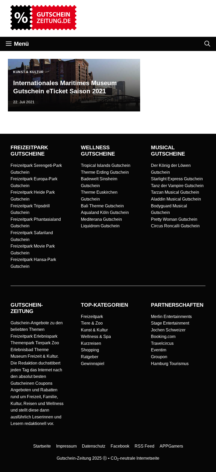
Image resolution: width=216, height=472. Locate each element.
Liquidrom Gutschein (100, 226)
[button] (207, 44)
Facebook (120, 446)
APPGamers (171, 446)
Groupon (159, 357)
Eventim (158, 350)
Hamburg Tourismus (170, 363)
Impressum (66, 446)
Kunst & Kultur (94, 330)
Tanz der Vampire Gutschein (177, 185)
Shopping (90, 350)
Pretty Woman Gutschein (174, 219)
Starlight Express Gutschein (177, 179)
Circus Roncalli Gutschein (175, 226)
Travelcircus (162, 343)
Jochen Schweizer (168, 330)
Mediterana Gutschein (101, 219)
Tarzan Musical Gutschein (175, 192)
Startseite (42, 446)
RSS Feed (144, 446)
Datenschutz (93, 446)
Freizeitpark (92, 316)
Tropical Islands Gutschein (105, 165)
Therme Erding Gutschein (105, 172)
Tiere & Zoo (92, 323)
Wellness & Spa (96, 336)
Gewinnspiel (92, 363)
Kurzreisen (91, 343)
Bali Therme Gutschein (102, 206)
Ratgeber (89, 357)
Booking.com (163, 336)
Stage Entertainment (170, 323)
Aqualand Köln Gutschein (105, 212)
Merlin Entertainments (171, 316)
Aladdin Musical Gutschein (176, 199)
